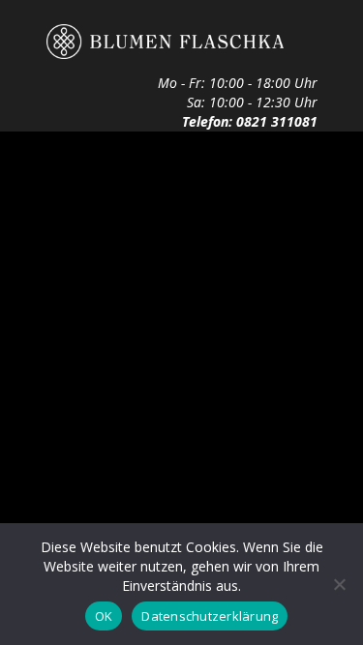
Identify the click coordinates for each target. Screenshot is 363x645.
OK (104, 616)
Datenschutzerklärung (209, 616)
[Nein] (338, 584)
